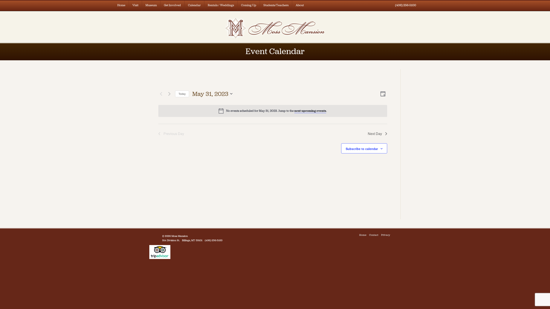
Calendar (194, 5)
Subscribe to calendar (362, 149)
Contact (373, 235)
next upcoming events (310, 111)
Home (121, 5)
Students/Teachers (276, 5)
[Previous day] (160, 93)
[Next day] (169, 93)
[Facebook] (394, 234)
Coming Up (248, 5)
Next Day (375, 133)
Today (182, 93)
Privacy (385, 235)
